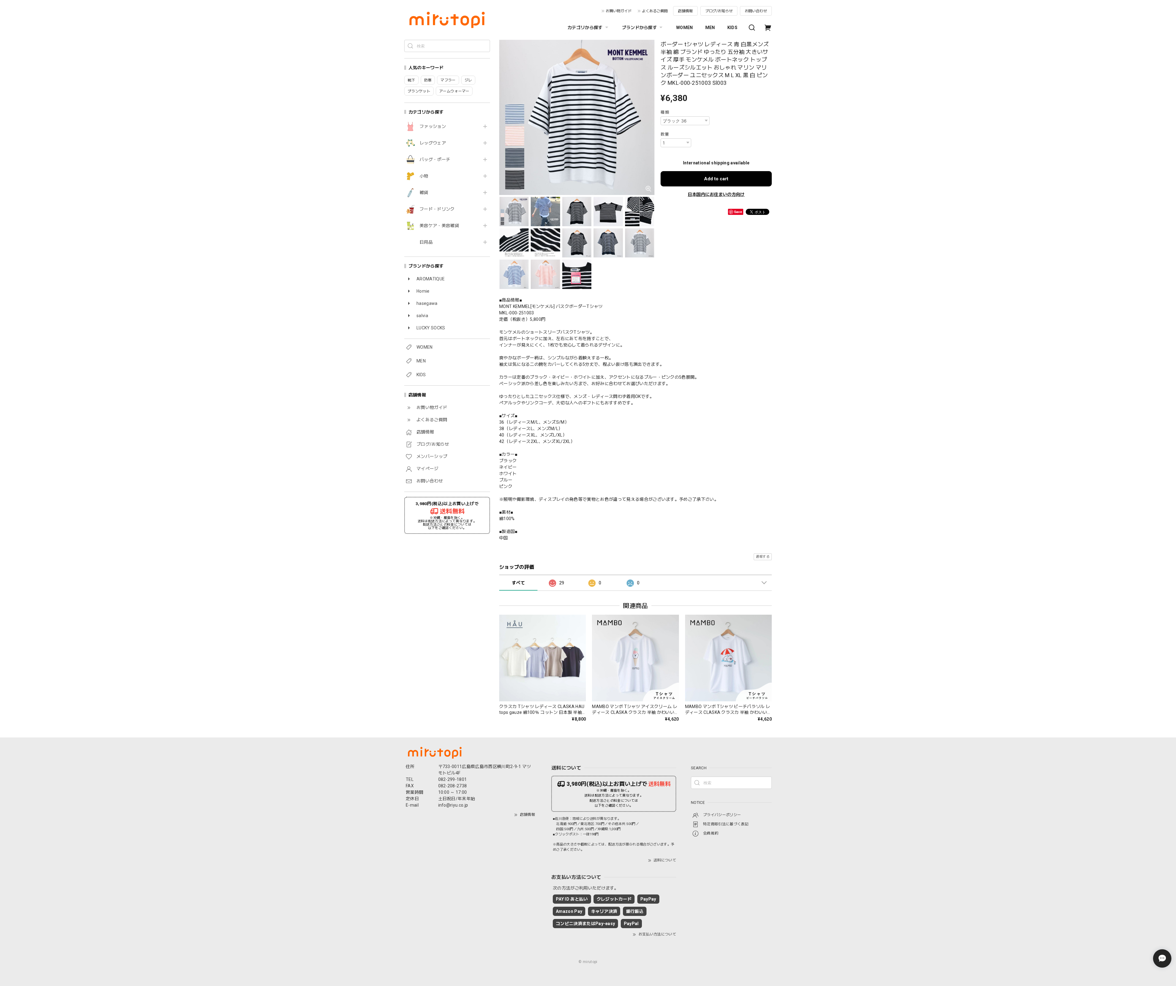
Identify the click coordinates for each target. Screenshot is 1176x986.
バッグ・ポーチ (435, 159)
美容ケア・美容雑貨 (439, 225)
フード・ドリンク (437, 209)
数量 (665, 134)
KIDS (732, 27)
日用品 (426, 242)
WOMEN (684, 27)
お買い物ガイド (618, 11)
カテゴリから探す (585, 27)
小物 (424, 176)
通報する (763, 557)
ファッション (433, 126)
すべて (518, 582)
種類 (665, 112)
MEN (710, 27)
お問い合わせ (756, 11)
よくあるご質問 (655, 11)
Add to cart (716, 179)
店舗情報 (685, 11)
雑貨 (424, 192)
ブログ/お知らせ (719, 11)
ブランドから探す (639, 27)
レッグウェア (433, 143)
